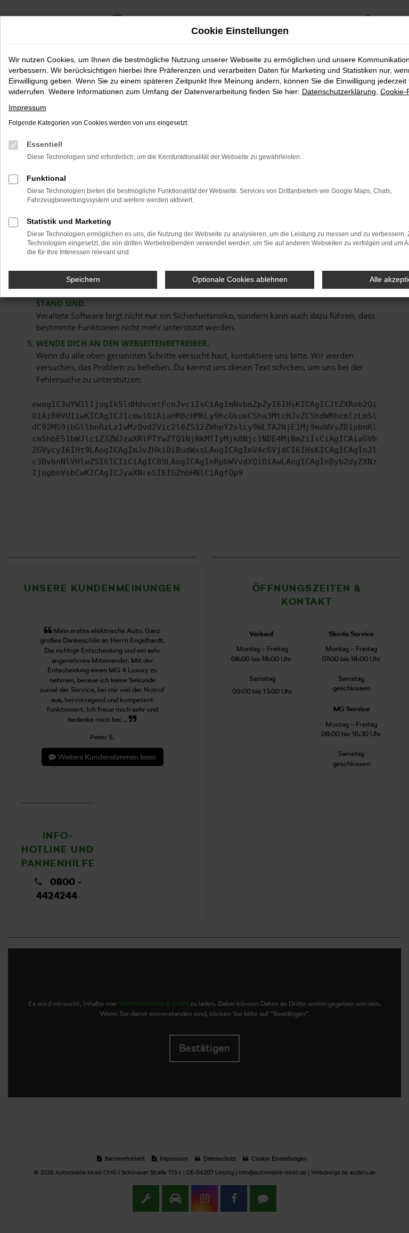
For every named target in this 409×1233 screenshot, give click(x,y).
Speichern (83, 279)
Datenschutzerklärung (339, 91)
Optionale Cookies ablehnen (240, 279)
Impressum (27, 107)
